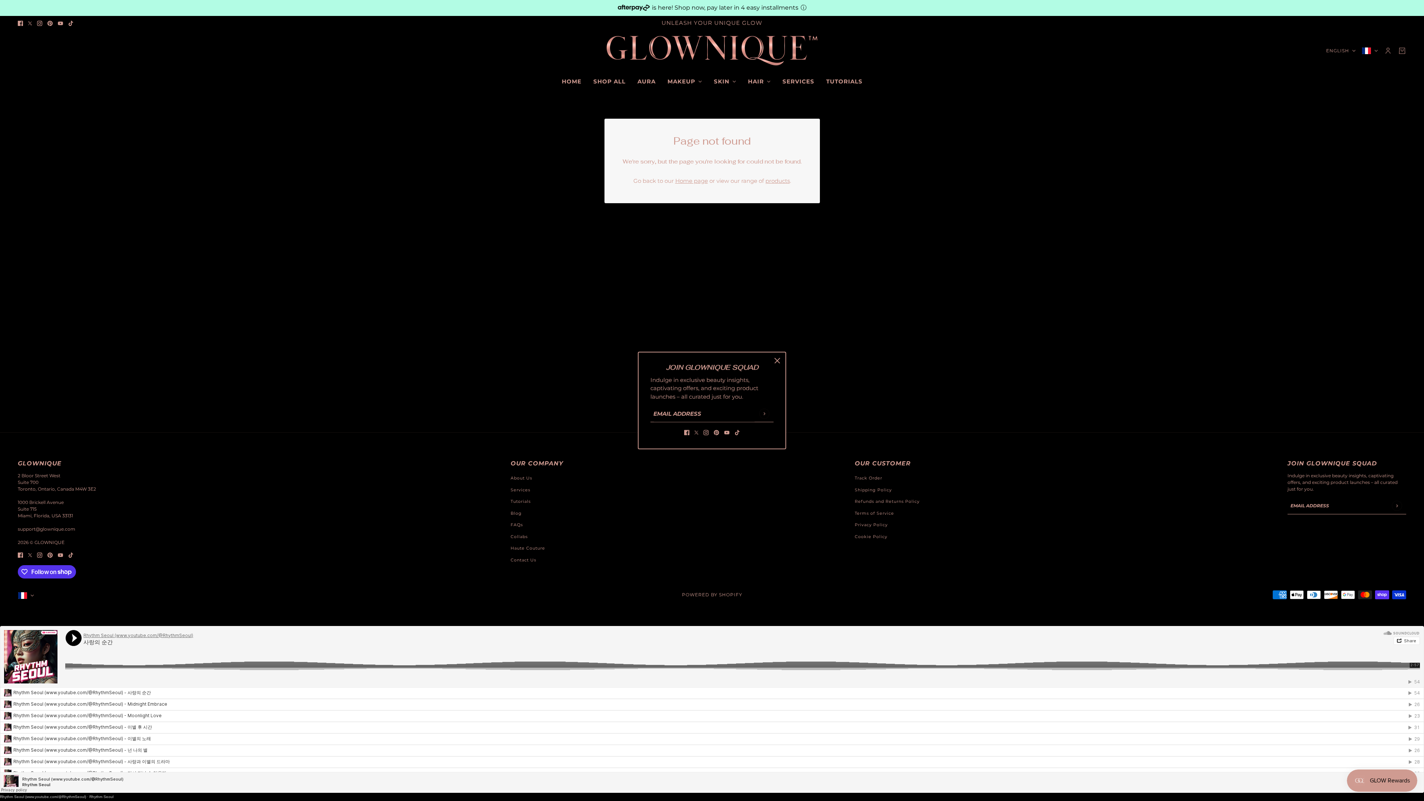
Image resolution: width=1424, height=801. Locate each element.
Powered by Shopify (712, 594)
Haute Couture (528, 548)
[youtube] (60, 23)
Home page (691, 180)
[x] (30, 23)
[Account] (1388, 51)
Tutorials (521, 501)
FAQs (517, 524)
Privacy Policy (871, 524)
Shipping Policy (873, 489)
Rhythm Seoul (101, 797)
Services (520, 489)
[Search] (22, 50)
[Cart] (1402, 51)
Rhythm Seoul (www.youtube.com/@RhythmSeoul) (43, 797)
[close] (777, 361)
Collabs (519, 536)
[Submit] (764, 414)
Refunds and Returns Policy (887, 501)
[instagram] (39, 23)
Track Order (868, 478)
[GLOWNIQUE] (712, 51)
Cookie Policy (871, 536)
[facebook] (20, 23)
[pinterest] (50, 23)
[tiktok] (70, 23)
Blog (516, 513)
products (777, 180)
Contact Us (523, 560)
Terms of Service (874, 513)
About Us (521, 478)
